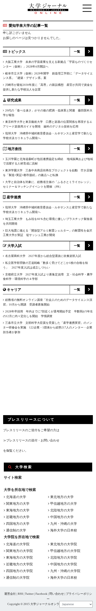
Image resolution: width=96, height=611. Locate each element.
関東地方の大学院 (19, 551)
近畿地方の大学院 (19, 564)
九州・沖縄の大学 (63, 523)
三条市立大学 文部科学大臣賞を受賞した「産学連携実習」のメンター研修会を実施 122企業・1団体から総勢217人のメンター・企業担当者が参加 (47, 327)
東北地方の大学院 (63, 544)
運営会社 (10, 593)
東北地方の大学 (62, 497)
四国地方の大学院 (19, 571)
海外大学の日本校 (63, 530)
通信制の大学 (16, 530)
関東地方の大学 (17, 503)
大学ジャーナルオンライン (47, 604)
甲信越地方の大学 (63, 503)
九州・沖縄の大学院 (65, 571)
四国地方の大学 (17, 523)
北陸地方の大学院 (63, 557)
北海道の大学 (16, 497)
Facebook (41, 593)
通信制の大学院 (17, 577)
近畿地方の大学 (17, 517)
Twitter (29, 593)
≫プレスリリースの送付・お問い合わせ (31, 440)
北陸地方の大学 (62, 510)
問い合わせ (56, 593)
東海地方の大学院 (19, 557)
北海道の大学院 (17, 544)
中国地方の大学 (62, 517)
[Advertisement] (36, 378)
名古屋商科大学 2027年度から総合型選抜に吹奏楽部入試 (43, 256)
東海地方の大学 (17, 510)
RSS (20, 593)
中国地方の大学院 (63, 564)
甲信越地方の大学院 (65, 551)
